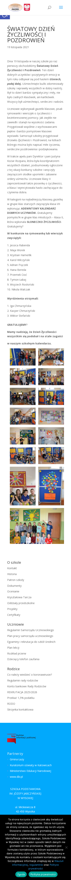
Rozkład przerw (16, 653)
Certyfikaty (13, 615)
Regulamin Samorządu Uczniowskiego (30, 630)
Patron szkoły (15, 580)
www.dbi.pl (16, 776)
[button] (61, 10)
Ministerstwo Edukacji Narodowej (30, 771)
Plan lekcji (13, 647)
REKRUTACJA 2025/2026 (22, 692)
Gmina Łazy (17, 759)
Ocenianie (13, 591)
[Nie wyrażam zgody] (66, 847)
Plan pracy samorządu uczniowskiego (30, 636)
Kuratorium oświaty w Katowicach (31, 765)
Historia (12, 574)
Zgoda (21, 874)
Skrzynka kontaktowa (20, 709)
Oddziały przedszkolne (21, 603)
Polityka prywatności (43, 874)
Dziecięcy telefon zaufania (23, 659)
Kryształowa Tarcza (19, 597)
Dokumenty (14, 585)
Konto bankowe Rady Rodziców (26, 686)
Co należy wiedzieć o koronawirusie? (29, 674)
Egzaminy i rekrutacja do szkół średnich (31, 642)
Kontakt (12, 568)
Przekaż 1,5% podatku (20, 698)
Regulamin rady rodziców (22, 680)
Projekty (12, 609)
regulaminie (36, 864)
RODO (11, 703)
